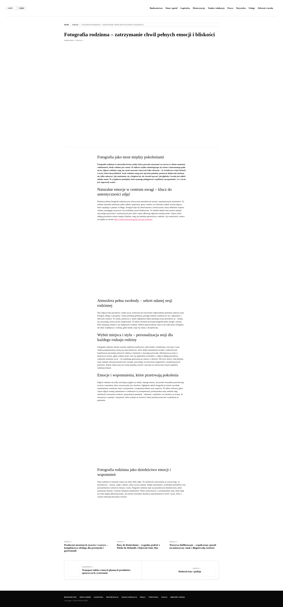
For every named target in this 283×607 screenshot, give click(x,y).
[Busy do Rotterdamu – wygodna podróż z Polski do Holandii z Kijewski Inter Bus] (141, 522)
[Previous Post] (74, 570)
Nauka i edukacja (129, 597)
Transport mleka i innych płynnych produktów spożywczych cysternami (106, 571)
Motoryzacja (112, 597)
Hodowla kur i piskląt (189, 571)
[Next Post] (209, 570)
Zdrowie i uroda (177, 597)
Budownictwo (70, 597)
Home (66, 25)
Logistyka (86, 567)
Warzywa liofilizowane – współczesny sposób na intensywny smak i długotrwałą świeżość (192, 546)
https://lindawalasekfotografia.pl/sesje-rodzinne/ (133, 219)
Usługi (75, 25)
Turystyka (153, 597)
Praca (142, 597)
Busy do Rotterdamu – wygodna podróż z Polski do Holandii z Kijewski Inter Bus (138, 546)
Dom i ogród (85, 597)
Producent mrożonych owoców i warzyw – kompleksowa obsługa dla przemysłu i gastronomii (86, 548)
